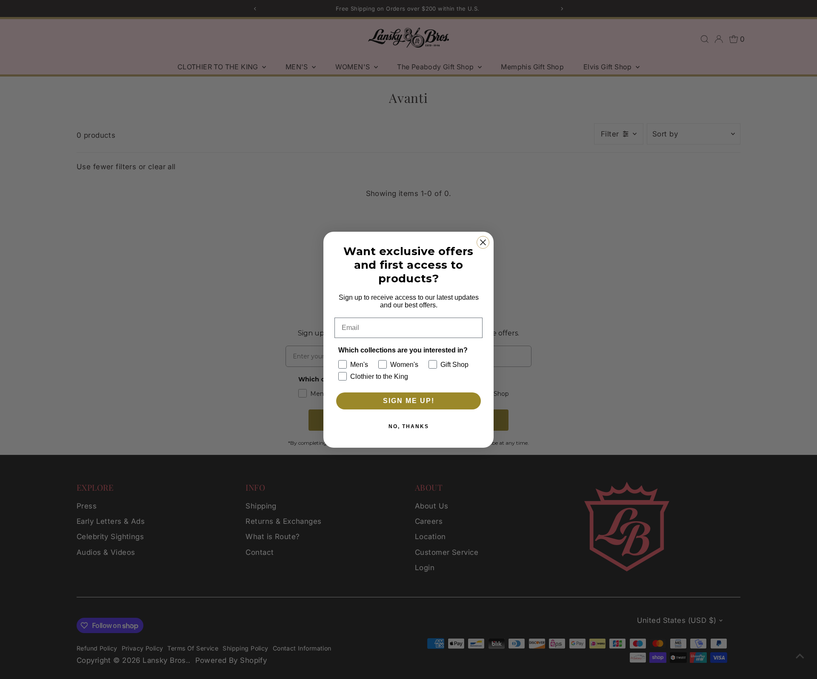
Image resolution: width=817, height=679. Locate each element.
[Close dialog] (483, 242)
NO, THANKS (409, 426)
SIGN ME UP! (408, 400)
